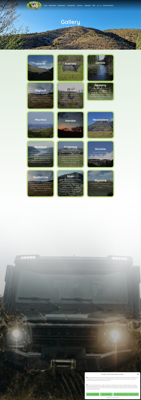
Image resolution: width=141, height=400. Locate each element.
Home (68, 26)
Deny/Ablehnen (106, 394)
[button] (138, 374)
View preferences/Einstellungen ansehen (126, 394)
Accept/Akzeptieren (93, 394)
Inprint (113, 397)
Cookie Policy (109, 397)
